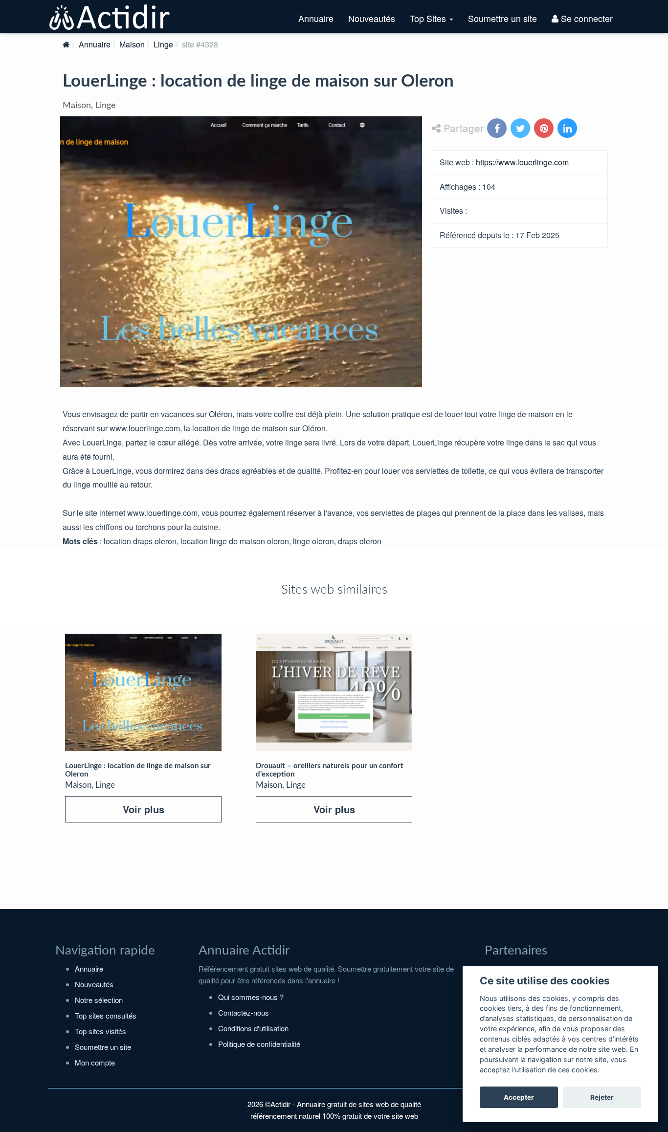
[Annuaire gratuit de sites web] (110, 16)
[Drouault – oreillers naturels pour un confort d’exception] (334, 692)
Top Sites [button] (435, 22)
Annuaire (316, 18)
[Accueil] (66, 44)
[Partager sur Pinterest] (545, 128)
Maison (132, 44)
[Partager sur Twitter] (521, 128)
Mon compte (95, 1062)
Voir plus (143, 809)
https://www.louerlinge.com (522, 162)
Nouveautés (371, 18)
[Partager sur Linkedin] (568, 128)
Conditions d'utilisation (253, 1028)
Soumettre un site (502, 18)
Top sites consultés (105, 1015)
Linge (163, 44)
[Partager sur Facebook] (498, 128)
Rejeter (602, 1097)
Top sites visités (100, 1031)
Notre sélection (99, 1000)
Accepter (519, 1097)
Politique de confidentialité (259, 1044)
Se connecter (585, 18)
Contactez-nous (243, 1012)
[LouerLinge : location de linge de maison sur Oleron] (143, 692)
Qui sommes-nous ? (251, 997)
